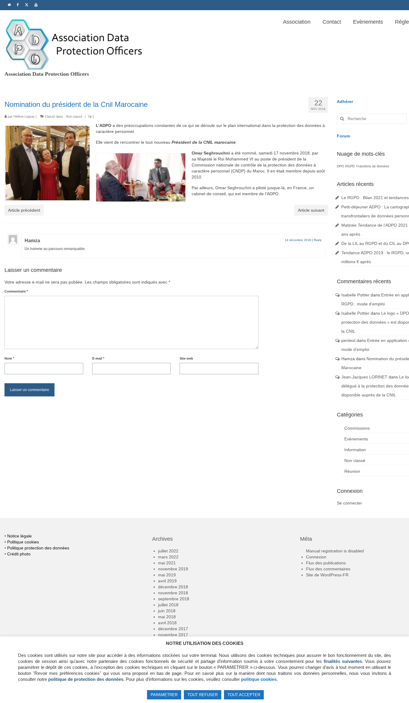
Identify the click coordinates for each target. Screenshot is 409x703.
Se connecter (349, 503)
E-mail (98, 358)
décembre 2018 (173, 586)
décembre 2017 (173, 628)
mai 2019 (167, 574)
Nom (9, 358)
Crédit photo (19, 554)
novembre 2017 (173, 634)
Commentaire (16, 291)
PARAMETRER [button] (164, 695)
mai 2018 (167, 616)
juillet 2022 (168, 551)
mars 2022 (168, 556)
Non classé (74, 116)
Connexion (316, 556)
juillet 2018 (168, 604)
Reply (318, 240)
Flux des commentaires (328, 568)
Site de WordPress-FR (327, 574)
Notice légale (19, 536)
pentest (348, 340)
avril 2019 (167, 580)
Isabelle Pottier (355, 295)
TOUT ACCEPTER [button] (244, 695)
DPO (340, 166)
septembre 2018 (173, 598)
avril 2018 (167, 622)
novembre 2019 (173, 568)
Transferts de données (372, 166)
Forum (343, 136)
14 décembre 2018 (298, 240)
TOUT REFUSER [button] (202, 695)
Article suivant (311, 210)
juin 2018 (166, 610)
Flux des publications (326, 562)
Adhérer (345, 101)
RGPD (350, 166)
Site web (186, 358)
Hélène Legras (24, 116)
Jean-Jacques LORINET (364, 377)
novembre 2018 (173, 592)
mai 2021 (167, 562)
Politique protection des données (38, 548)
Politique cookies (23, 542)
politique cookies (259, 679)
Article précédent (24, 210)
